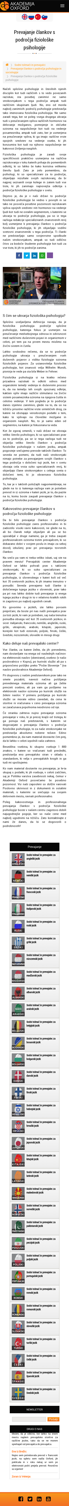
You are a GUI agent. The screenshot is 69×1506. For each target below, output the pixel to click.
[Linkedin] (39, 1499)
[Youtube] (48, 1499)
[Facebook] (20, 1499)
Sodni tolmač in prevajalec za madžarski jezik (41, 973)
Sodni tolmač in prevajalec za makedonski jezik (41, 1190)
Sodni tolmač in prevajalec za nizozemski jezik (41, 956)
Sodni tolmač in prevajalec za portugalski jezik (41, 1274)
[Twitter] (30, 1499)
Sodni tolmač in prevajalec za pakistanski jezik (41, 1224)
